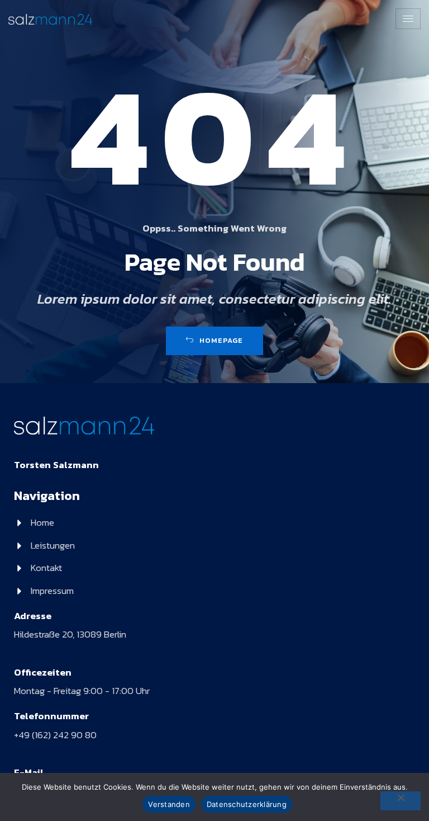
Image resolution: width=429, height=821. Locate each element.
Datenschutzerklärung (247, 804)
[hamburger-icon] (408, 18)
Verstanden (169, 804)
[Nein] (400, 800)
